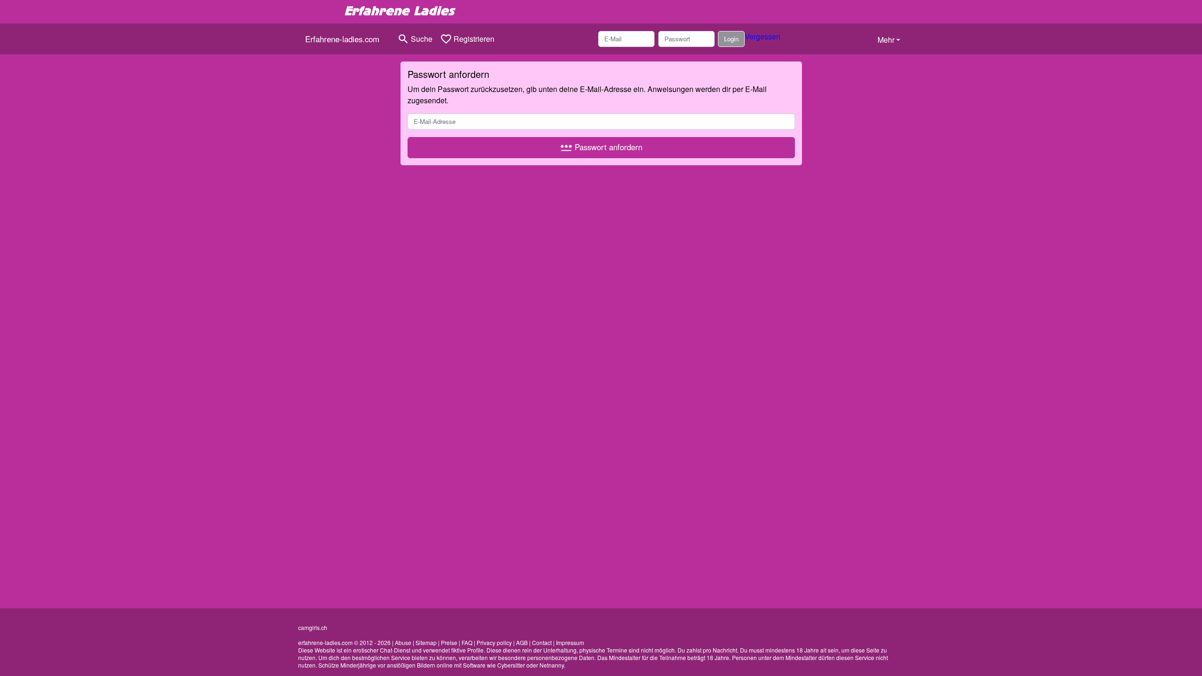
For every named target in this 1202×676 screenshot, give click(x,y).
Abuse (403, 642)
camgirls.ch (312, 627)
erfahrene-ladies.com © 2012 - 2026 (344, 642)
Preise (449, 642)
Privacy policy (494, 642)
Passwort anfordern (601, 147)
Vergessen (762, 36)
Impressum (570, 642)
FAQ (467, 642)
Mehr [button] (886, 39)
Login (731, 38)
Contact (542, 642)
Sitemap (426, 642)
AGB (522, 642)
